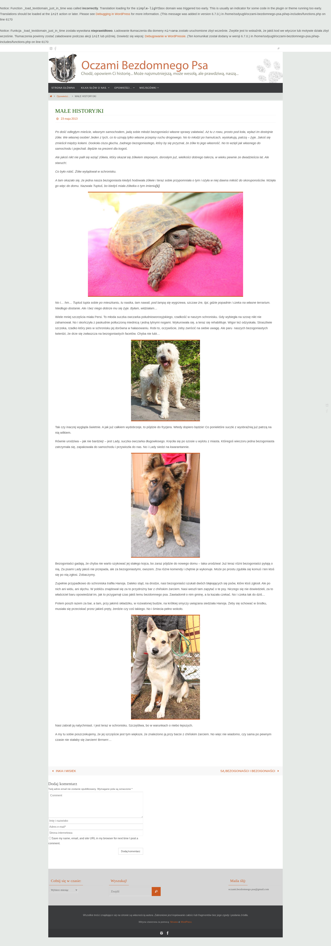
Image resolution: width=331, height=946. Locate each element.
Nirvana (174, 922)
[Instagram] (51, 48)
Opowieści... (63, 96)
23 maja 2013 (69, 118)
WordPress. (186, 922)
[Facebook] (55, 48)
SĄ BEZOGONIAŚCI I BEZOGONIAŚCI (248, 771)
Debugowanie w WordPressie (165, 36)
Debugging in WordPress (113, 14)
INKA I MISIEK (65, 771)
